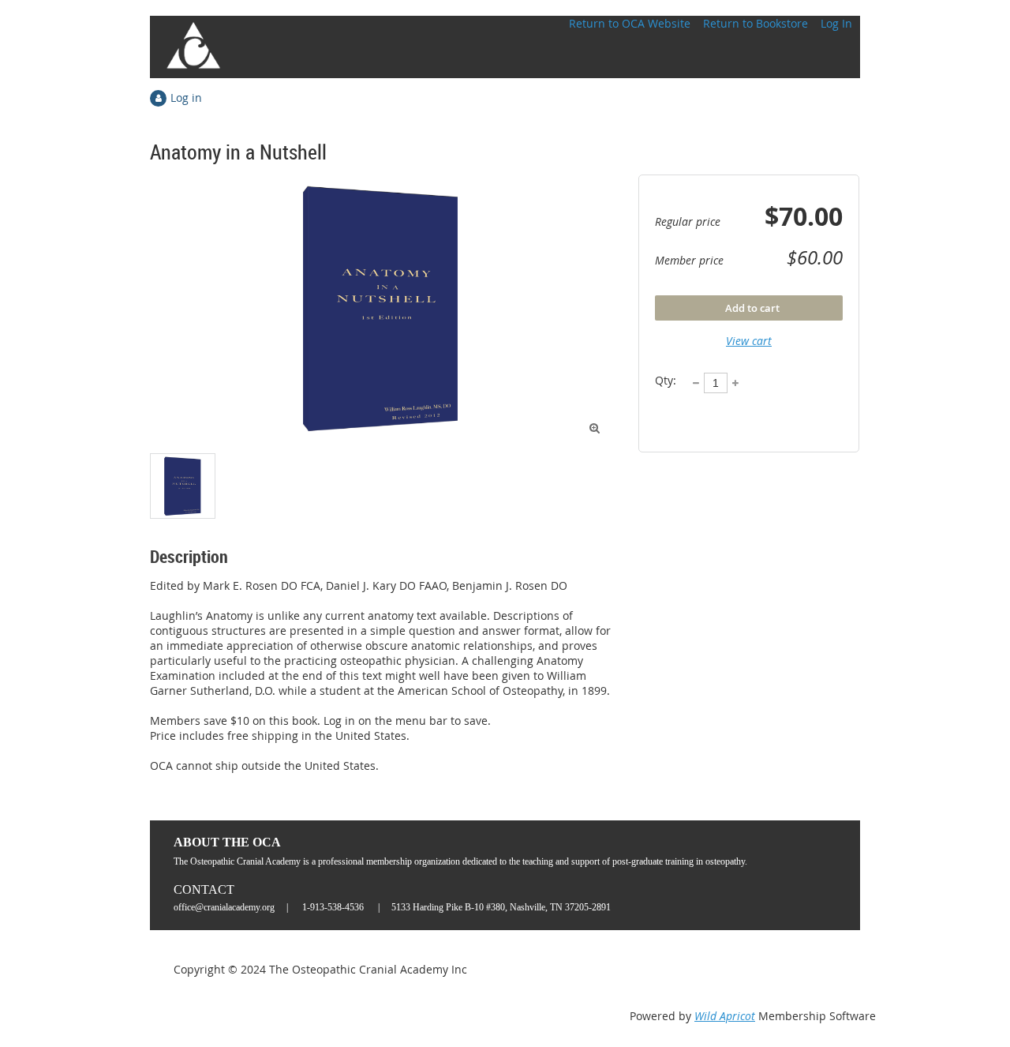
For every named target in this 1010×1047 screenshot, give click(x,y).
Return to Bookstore (755, 23)
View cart (749, 340)
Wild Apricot (724, 1015)
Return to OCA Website (629, 23)
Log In (836, 23)
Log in (186, 97)
